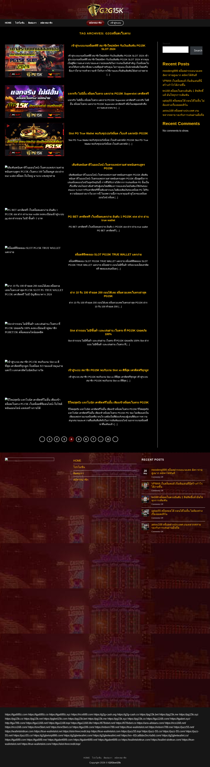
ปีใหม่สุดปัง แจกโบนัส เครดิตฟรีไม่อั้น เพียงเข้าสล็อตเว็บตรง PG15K (108, 402)
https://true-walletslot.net (134, 727)
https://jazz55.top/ (131, 731)
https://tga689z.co (38, 714)
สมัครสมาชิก (46, 23)
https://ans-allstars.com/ (150, 723)
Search (166, 43)
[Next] (115, 439)
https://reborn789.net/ (107, 727)
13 (108, 439)
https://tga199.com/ (83, 727)
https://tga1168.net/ (37, 723)
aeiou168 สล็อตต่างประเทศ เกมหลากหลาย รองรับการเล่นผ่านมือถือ (176, 526)
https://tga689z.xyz (60, 714)
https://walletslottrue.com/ (136, 739)
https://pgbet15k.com (55, 718)
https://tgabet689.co (109, 739)
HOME (8, 23)
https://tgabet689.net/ (85, 739)
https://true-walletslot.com (105, 731)
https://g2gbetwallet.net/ (107, 735)
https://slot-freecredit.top (76, 731)
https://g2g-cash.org (105, 714)
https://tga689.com (15, 739)
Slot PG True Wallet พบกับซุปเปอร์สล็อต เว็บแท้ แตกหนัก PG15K (108, 133)
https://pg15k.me (168, 714)
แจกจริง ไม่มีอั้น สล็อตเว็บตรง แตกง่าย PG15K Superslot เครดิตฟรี (108, 93)
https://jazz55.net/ (184, 727)
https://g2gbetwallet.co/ (175, 735)
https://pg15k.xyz (188, 714)
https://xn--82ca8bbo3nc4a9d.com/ (141, 735)
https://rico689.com (82, 714)
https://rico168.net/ (175, 723)
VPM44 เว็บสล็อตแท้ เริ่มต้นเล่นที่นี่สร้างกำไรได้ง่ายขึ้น (177, 485)
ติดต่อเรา (32, 23)
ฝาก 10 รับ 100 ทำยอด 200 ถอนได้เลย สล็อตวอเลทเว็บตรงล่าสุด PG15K (108, 294)
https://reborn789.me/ (161, 727)
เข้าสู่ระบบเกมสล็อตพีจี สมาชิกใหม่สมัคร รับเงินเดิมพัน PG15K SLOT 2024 (108, 47)
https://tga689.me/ (37, 739)
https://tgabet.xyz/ (180, 718)
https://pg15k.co (14, 718)
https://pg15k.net (33, 718)
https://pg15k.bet (149, 714)
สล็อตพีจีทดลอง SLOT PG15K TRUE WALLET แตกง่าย (108, 254)
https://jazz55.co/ (23, 735)
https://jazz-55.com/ (174, 731)
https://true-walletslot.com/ (36, 744)
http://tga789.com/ (15, 723)
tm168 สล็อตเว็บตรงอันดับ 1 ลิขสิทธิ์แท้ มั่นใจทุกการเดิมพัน (177, 499)
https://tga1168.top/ (59, 723)
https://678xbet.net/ (104, 723)
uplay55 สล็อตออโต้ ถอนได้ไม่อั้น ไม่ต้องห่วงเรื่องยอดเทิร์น (177, 512)
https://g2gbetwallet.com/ (78, 735)
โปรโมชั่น (19, 23)
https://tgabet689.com (60, 739)
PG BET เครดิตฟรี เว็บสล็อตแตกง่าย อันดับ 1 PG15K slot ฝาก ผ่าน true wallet (108, 218)
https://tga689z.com (16, 714)
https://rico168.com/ (16, 727)
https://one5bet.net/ (39, 727)
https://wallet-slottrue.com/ (166, 739)
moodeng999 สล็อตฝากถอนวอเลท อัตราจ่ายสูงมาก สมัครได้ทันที (176, 471)
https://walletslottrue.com (19, 731)
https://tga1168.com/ (157, 718)
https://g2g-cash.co (128, 714)
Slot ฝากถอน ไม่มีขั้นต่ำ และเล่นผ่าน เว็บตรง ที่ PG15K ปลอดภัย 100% (108, 332)
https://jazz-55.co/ (152, 731)
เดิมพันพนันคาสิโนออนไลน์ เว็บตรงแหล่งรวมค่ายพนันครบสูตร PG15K (108, 166)
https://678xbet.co (126, 723)
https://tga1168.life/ (82, 723)
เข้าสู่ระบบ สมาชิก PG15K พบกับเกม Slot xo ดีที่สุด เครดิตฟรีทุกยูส (108, 370)
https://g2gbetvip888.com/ (48, 735)
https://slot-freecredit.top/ (66, 744)
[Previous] (42, 439)
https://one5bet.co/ (61, 727)
